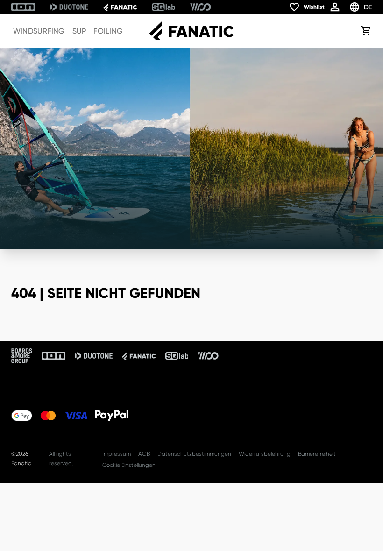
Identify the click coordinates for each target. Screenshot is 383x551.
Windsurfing (39, 31)
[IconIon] (23, 7)
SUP (79, 31)
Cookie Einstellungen (129, 465)
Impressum (116, 454)
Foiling (108, 31)
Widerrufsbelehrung (265, 454)
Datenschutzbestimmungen (194, 454)
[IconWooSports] (200, 7)
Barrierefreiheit (317, 454)
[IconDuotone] (69, 7)
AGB (144, 454)
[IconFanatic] (120, 7)
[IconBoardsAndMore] (21, 355)
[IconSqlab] (163, 7)
